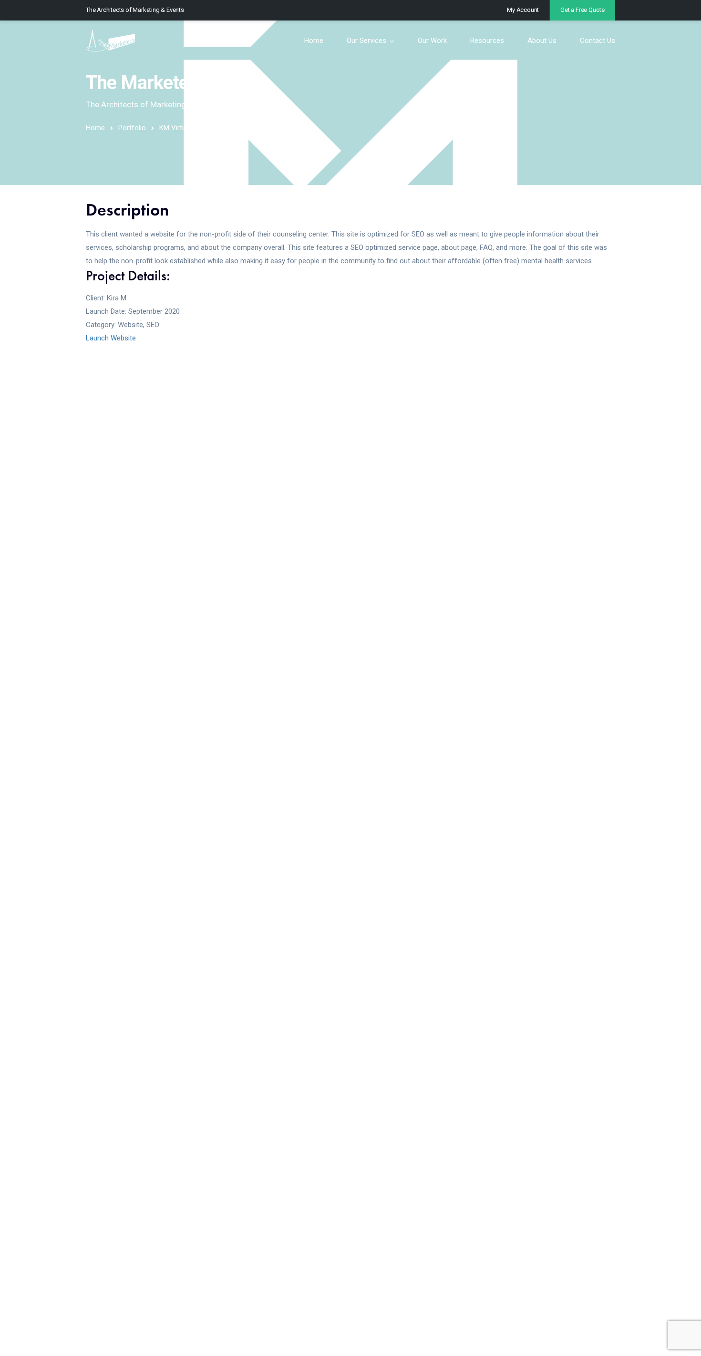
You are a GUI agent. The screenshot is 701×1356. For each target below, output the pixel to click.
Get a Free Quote (582, 9)
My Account (523, 9)
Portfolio (132, 127)
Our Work (432, 40)
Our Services (366, 40)
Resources (487, 40)
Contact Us (597, 40)
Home (313, 40)
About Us (542, 40)
